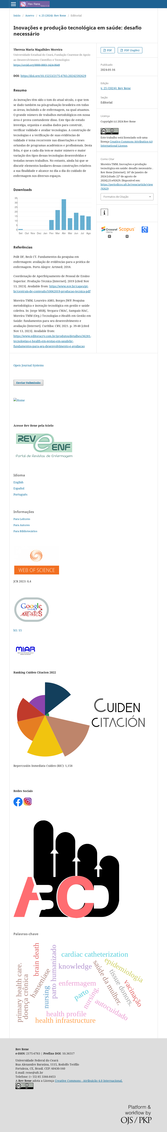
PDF (109, 50)
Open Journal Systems (28, 365)
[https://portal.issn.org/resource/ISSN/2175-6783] (19, 400)
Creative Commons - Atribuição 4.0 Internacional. (89, 1081)
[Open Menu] (13, 4)
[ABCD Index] (66, 917)
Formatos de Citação (116, 196)
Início (17, 15)
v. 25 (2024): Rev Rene (52, 15)
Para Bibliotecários (25, 531)
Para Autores (21, 525)
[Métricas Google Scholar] (31, 622)
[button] (104, 212)
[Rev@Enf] (44, 458)
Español (18, 488)
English (18, 482)
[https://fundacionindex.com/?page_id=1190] (81, 758)
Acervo (29, 15)
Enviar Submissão (28, 383)
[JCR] (36, 573)
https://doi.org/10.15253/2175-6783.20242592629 (53, 76)
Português (20, 494)
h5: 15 (18, 630)
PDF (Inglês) (132, 50)
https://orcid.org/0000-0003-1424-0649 (36, 64)
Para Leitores (21, 519)
